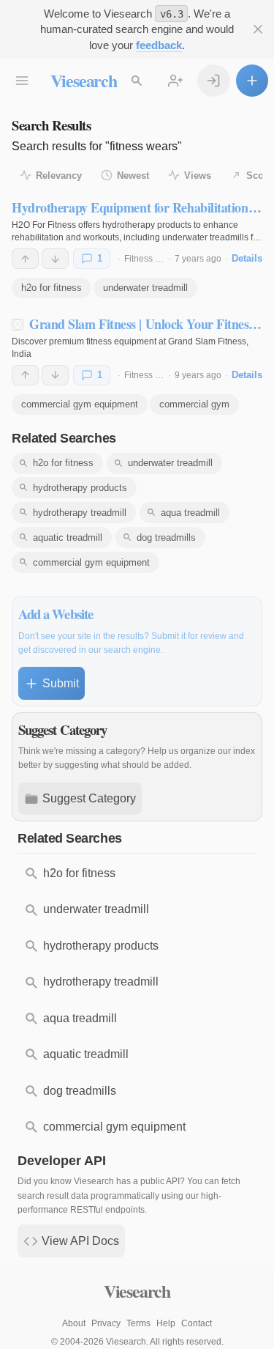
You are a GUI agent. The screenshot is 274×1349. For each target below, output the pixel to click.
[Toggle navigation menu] (22, 80)
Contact (196, 1323)
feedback (159, 45)
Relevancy (59, 175)
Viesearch (83, 80)
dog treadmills (166, 537)
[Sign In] (213, 80)
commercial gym (194, 404)
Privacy (106, 1323)
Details (247, 258)
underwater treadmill (145, 287)
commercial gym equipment (79, 404)
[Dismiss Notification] (258, 29)
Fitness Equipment (161, 259)
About (73, 1323)
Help (165, 1323)
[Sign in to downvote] (55, 258)
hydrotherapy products (80, 487)
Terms (138, 1323)
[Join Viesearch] (175, 80)
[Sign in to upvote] (25, 258)
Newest (133, 175)
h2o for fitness (51, 287)
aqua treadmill (190, 512)
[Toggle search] (137, 80)
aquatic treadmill (67, 537)
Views (197, 175)
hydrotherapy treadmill (79, 512)
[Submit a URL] (252, 80)
